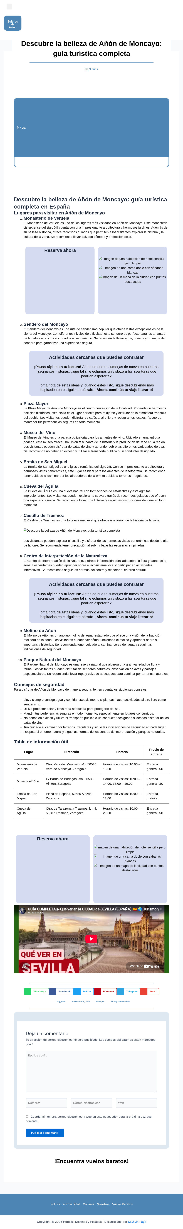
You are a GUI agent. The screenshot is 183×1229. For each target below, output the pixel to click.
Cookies (88, 1204)
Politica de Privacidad (65, 1204)
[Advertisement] (97, 128)
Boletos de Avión (13, 24)
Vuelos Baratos (122, 1204)
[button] (9, 6)
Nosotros (103, 1204)
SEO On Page (137, 1221)
